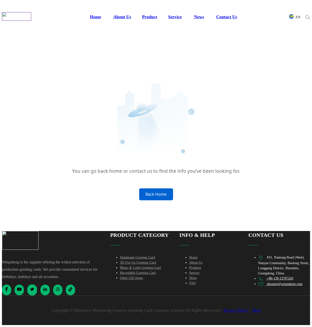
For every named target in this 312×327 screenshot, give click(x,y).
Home (95, 16)
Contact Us (226, 16)
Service (175, 16)
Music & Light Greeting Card (140, 267)
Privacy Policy (236, 310)
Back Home (156, 194)
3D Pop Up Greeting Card (138, 262)
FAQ (192, 283)
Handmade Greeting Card (137, 257)
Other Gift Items (131, 278)
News (199, 16)
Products (195, 267)
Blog (257, 310)
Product (149, 16)
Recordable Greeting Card (138, 273)
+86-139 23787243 (279, 278)
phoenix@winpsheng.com (284, 284)
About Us (122, 16)
